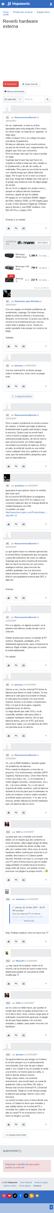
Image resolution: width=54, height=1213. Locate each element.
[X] (26, 1195)
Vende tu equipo (41, 1182)
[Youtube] (9, 1195)
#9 (7, 755)
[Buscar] (47, 99)
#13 (8, 1003)
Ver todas (42, 243)
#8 (7, 685)
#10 (8, 832)
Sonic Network (26, 1182)
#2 (7, 301)
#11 (7, 899)
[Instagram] (4, 1195)
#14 (8, 1055)
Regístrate (10, 1164)
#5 (7, 486)
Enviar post (11, 84)
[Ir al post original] (13, 907)
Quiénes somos (10, 1186)
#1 (7, 117)
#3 (7, 366)
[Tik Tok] (15, 1195)
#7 (7, 617)
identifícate (23, 1164)
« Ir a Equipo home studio (15, 1135)
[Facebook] (20, 1195)
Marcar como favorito (15, 91)
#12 (8, 961)
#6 (7, 544)
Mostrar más (29, 921)
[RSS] (31, 1195)
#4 (7, 415)
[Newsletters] (37, 1195)
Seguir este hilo (31, 84)
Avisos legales (25, 1186)
